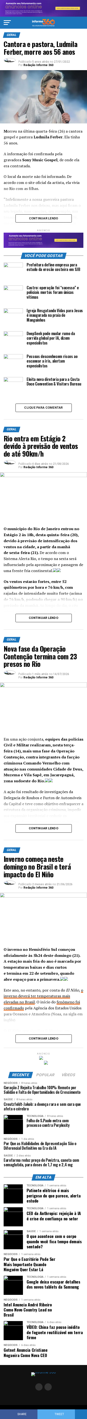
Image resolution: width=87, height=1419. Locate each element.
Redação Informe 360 (38, 65)
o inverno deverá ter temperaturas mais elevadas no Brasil (43, 996)
